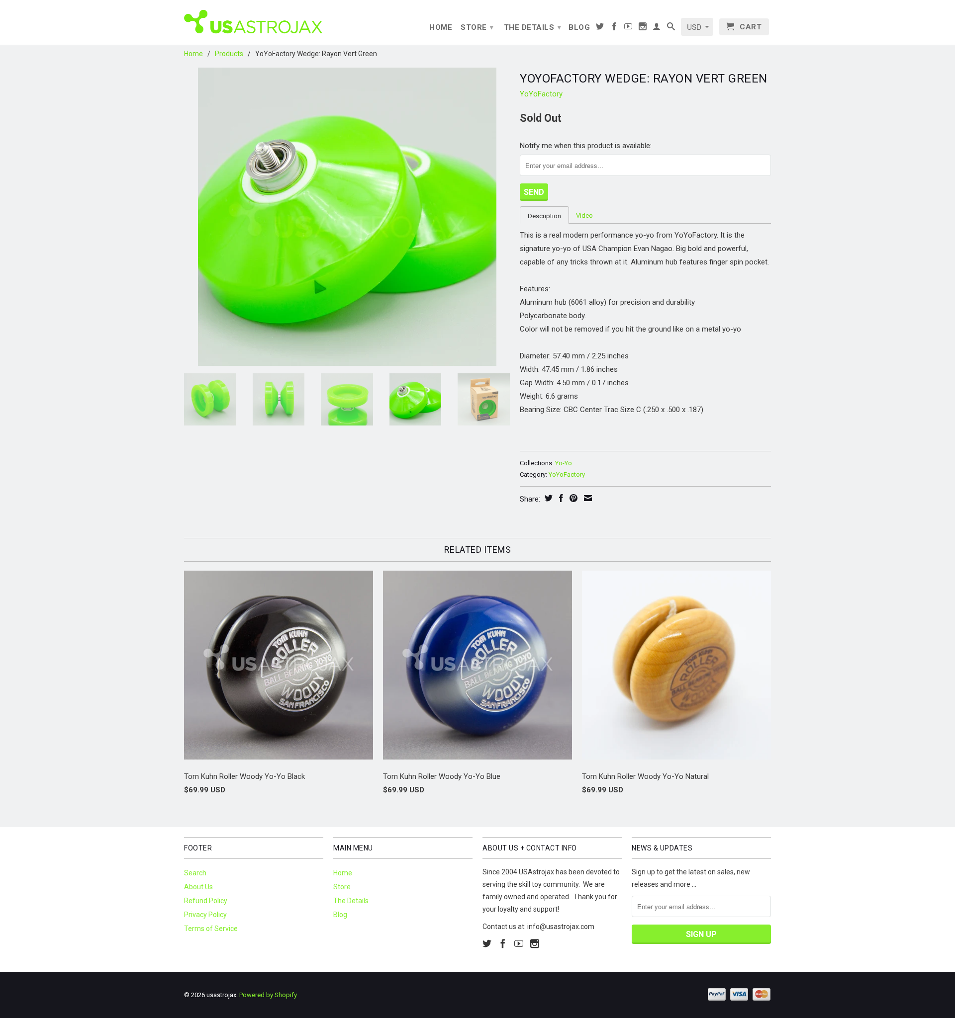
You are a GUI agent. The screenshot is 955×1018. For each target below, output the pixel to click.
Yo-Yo (563, 463)
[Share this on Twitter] (547, 498)
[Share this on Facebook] (560, 498)
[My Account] (657, 28)
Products (229, 54)
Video (584, 215)
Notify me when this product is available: (586, 145)
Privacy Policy (205, 915)
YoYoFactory (541, 93)
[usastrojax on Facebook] (614, 28)
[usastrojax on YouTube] (628, 28)
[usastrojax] (253, 21)
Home (440, 27)
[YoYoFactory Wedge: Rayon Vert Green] (347, 217)
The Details (533, 27)
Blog (579, 27)
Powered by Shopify (268, 995)
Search (195, 873)
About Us (198, 887)
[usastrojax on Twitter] (600, 28)
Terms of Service (211, 929)
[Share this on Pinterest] (572, 498)
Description (544, 216)
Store (477, 27)
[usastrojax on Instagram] (643, 28)
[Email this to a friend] (586, 498)
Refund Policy (205, 901)
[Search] (671, 28)
